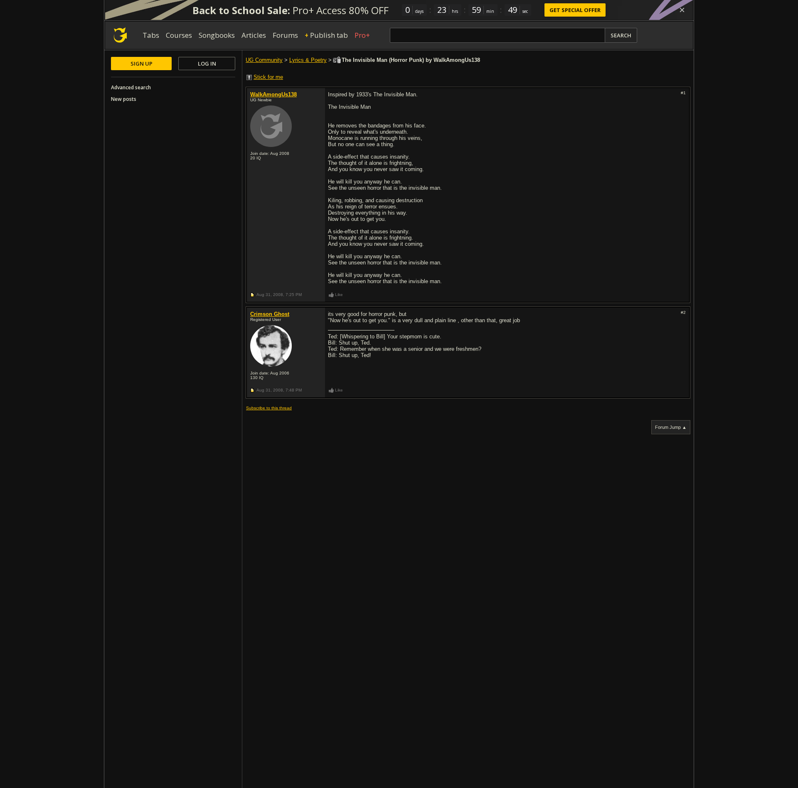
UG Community (264, 60)
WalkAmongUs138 (273, 94)
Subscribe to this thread (269, 408)
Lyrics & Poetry (308, 60)
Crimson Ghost (269, 314)
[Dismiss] (682, 10)
